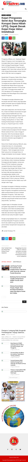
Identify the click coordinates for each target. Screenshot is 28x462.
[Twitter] (6, 38)
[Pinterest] (10, 38)
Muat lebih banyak (13, 377)
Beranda (3, 12)
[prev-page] (3, 297)
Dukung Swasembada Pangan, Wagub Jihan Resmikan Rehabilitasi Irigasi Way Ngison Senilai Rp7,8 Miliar (17, 289)
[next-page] (5, 297)
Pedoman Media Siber (14, 457)
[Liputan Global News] (14, 4)
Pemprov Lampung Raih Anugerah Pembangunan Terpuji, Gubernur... (14, 331)
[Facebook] (3, 38)
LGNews (6, 34)
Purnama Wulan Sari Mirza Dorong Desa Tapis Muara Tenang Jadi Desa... (17, 354)
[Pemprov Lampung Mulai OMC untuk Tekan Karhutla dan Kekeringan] (5, 371)
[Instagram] (11, 449)
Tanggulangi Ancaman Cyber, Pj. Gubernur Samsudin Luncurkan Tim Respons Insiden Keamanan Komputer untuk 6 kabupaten (20, 252)
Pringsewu (14, 12)
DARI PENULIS (17, 261)
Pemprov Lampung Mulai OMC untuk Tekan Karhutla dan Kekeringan (18, 371)
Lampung (9, 12)
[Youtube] (20, 449)
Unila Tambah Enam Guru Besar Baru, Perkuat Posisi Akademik (7, 250)
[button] (2, 9)
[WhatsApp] (13, 38)
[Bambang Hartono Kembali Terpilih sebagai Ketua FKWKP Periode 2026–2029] (5, 278)
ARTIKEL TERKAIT (7, 261)
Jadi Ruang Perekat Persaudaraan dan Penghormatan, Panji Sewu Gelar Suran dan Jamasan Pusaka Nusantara (18, 269)
